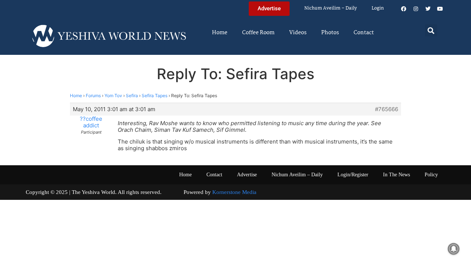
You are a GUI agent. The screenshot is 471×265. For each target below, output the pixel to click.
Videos (298, 32)
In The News (396, 174)
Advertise (247, 174)
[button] (431, 30)
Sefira (132, 95)
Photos (330, 32)
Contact (364, 32)
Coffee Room (258, 32)
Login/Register (352, 174)
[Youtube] (440, 9)
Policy (431, 174)
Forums (93, 95)
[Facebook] (404, 9)
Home (219, 32)
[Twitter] (428, 9)
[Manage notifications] (454, 249)
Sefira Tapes (154, 95)
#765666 (386, 109)
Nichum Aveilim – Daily (330, 8)
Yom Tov (113, 95)
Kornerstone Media (234, 192)
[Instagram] (416, 9)
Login (378, 8)
